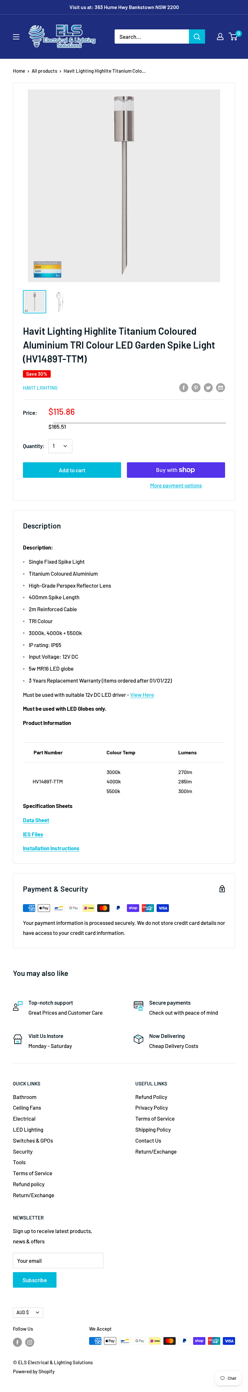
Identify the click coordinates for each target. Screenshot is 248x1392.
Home (19, 71)
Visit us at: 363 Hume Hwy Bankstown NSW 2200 (124, 7)
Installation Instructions (51, 848)
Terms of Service (32, 1173)
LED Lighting (28, 1129)
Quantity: (34, 446)
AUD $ (22, 1312)
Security (23, 1151)
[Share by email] (220, 387)
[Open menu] (16, 36)
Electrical (24, 1118)
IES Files (33, 834)
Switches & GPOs (33, 1140)
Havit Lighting (40, 388)
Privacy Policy (151, 1107)
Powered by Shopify (34, 1371)
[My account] (220, 36)
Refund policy (29, 1184)
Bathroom (24, 1097)
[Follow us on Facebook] (17, 1342)
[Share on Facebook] (183, 387)
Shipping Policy (153, 1129)
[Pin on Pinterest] (196, 387)
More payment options (176, 485)
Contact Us (148, 1140)
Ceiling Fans (27, 1107)
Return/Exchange (33, 1195)
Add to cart (72, 470)
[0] (233, 36)
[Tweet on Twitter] (208, 387)
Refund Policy (151, 1097)
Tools (19, 1162)
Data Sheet (36, 820)
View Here (142, 694)
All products (44, 71)
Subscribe (35, 1280)
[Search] (197, 36)
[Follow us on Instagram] (29, 1342)
